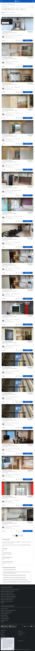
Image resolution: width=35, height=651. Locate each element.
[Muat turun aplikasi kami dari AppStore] (4, 626)
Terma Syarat (20, 634)
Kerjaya (2, 633)
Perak (5, 549)
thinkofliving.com (21, 640)
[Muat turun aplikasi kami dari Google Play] (12, 626)
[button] (3, 12)
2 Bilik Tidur (7, 558)
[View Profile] (4, 17)
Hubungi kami (3, 635)
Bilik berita (2, 632)
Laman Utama (4, 4)
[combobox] (15, 7)
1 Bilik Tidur (4, 558)
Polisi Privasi (11, 642)
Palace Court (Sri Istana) (26, 544)
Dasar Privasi (20, 631)
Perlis (3, 549)
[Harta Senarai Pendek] (32, 18)
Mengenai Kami (3, 630)
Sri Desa (8, 545)
